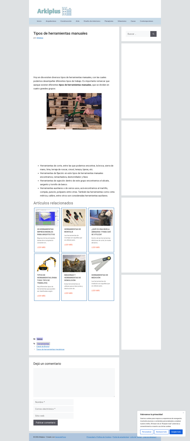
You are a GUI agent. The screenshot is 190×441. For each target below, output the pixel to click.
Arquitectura (51, 21)
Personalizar (147, 432)
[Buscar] (153, 34)
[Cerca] (183, 412)
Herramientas (43, 344)
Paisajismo (109, 21)
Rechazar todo (161, 432)
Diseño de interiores (92, 21)
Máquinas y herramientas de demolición (72, 277)
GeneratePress (60, 437)
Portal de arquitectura (120, 437)
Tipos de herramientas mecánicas (50, 349)
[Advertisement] (74, 59)
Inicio (39, 21)
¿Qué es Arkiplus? (150, 437)
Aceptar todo (176, 432)
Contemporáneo (146, 21)
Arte (77, 21)
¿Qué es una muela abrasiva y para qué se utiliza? (101, 232)
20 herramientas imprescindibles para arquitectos (46, 232)
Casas (133, 21)
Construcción (65, 21)
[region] (161, 424)
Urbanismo (122, 21)
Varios (39, 339)
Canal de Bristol (42, 346)
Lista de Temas (136, 437)
